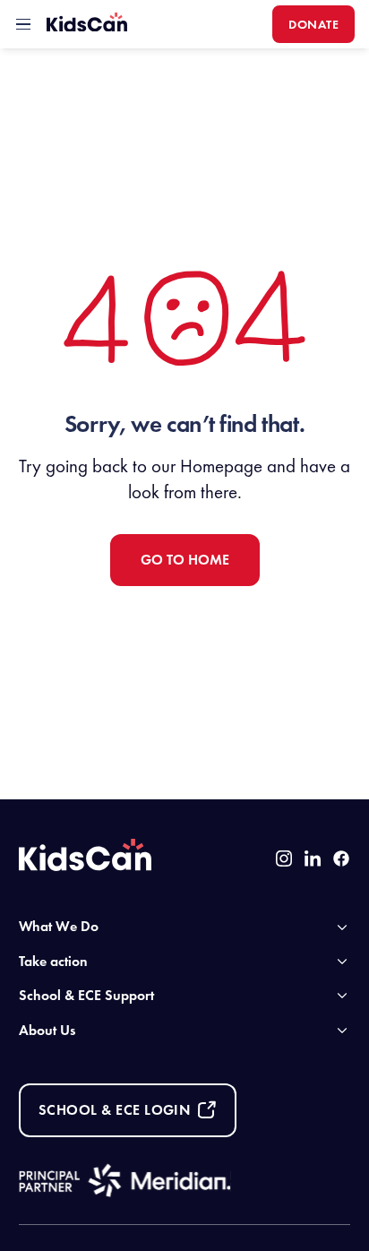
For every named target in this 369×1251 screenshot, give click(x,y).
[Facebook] (341, 858)
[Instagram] (284, 858)
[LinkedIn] (313, 858)
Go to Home (185, 559)
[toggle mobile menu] (23, 24)
